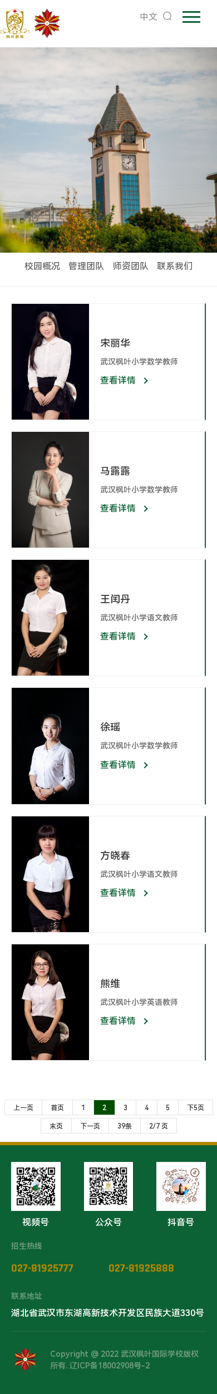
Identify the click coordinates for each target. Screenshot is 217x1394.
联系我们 (175, 266)
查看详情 (118, 380)
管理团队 (86, 266)
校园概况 (42, 266)
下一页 (90, 1126)
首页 (57, 1108)
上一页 (23, 1108)
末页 (56, 1126)
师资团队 (131, 266)
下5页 (195, 1108)
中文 (148, 17)
